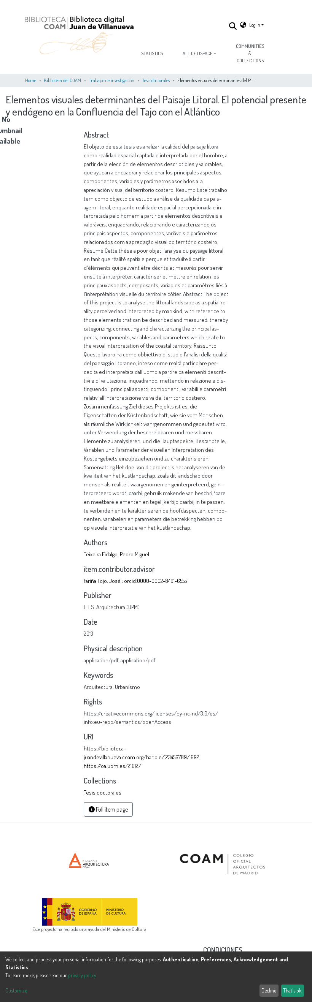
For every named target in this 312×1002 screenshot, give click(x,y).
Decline (268, 990)
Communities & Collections (250, 53)
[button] (243, 24)
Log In (254, 25)
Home (30, 80)
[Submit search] (233, 25)
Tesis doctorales (156, 80)
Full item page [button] (111, 809)
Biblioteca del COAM (62, 80)
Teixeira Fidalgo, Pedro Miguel (116, 554)
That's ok (292, 990)
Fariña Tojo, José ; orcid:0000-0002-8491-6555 (135, 580)
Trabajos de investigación (111, 80)
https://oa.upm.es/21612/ (112, 765)
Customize (16, 990)
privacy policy (82, 975)
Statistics (152, 53)
